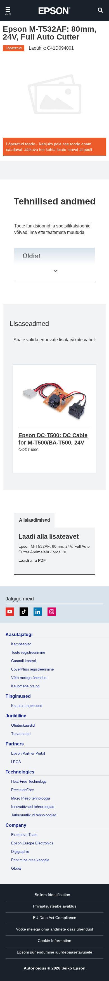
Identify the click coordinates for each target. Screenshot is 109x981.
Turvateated (20, 734)
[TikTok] (24, 611)
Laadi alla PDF (32, 560)
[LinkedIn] (38, 611)
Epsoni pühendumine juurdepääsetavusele (54, 952)
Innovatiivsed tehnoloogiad (32, 807)
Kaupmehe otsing (25, 686)
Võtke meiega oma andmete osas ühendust (54, 929)
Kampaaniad (21, 644)
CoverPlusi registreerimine (32, 669)
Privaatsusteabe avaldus (54, 906)
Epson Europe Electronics (32, 843)
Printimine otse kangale (30, 860)
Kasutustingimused (26, 706)
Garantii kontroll (24, 661)
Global (16, 868)
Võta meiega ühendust (29, 678)
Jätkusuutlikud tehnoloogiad (33, 815)
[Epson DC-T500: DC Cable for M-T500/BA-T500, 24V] (54, 402)
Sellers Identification (52, 894)
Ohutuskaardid (23, 725)
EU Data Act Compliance (54, 917)
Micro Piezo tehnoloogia (30, 798)
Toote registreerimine (28, 652)
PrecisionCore (22, 790)
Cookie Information (54, 940)
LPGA (16, 762)
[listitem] (34, 520)
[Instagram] (52, 611)
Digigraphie (20, 851)
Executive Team (24, 835)
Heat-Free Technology (29, 781)
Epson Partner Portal (28, 753)
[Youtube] (10, 611)
